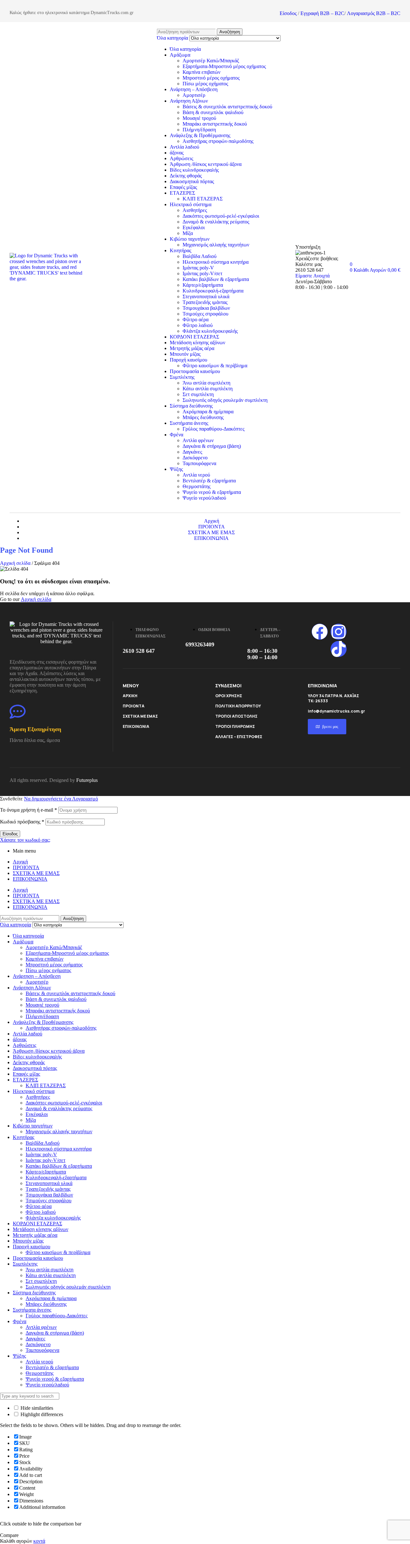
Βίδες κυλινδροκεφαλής (194, 170)
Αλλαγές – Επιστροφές (238, 736)
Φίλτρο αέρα (196, 319)
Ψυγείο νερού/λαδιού (204, 498)
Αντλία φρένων (198, 440)
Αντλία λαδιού (184, 147)
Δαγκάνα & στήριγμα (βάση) (212, 446)
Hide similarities (36, 1408)
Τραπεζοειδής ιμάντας (205, 302)
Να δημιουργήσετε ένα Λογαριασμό (61, 798)
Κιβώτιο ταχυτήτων (189, 239)
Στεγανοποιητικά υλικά (206, 296)
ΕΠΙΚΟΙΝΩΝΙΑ (136, 726)
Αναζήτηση (229, 31)
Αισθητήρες (195, 210)
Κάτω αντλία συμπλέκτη (208, 388)
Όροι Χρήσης (228, 695)
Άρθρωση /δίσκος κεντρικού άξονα (206, 164)
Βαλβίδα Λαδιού (200, 256)
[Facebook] (320, 632)
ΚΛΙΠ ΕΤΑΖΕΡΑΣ (203, 198)
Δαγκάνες (192, 452)
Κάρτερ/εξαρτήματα (203, 285)
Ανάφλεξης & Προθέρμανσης (200, 135)
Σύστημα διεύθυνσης (191, 406)
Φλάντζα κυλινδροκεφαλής (210, 331)
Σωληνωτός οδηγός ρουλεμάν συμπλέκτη (225, 400)
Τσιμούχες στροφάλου (205, 313)
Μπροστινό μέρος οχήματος (211, 78)
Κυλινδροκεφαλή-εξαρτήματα (213, 290)
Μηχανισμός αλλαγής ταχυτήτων (216, 244)
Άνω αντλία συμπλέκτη (206, 383)
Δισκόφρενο (195, 457)
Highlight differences (41, 1414)
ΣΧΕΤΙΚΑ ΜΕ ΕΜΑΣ (140, 716)
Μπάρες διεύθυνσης (203, 417)
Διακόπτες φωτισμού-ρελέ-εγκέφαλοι (221, 216)
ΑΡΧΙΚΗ (130, 695)
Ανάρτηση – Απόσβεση (193, 89)
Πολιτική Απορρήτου (238, 706)
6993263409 (199, 644)
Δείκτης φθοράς (186, 175)
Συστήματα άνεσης (189, 423)
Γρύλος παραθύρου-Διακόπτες (213, 429)
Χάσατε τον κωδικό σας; (25, 840)
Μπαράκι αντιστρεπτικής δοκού (215, 124)
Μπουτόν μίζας (185, 354)
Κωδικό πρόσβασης (22, 821)
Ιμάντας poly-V (198, 267)
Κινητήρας (180, 250)
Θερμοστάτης (196, 486)
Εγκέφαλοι (194, 227)
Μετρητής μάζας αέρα (192, 348)
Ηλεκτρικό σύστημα (190, 204)
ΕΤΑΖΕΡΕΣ (182, 193)
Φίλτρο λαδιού (198, 325)
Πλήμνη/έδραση (199, 129)
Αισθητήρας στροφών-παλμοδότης (218, 141)
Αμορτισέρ (194, 95)
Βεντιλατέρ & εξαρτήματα (209, 480)
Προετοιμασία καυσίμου (195, 371)
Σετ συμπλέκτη (198, 394)
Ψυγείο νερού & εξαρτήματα (212, 492)
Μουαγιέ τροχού (199, 118)
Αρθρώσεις (181, 158)
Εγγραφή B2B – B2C (322, 13)
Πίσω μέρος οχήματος (205, 83)
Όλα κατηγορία (185, 49)
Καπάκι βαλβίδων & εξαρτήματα (216, 279)
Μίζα (188, 233)
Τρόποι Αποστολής (236, 716)
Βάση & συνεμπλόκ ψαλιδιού (213, 112)
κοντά (39, 1541)
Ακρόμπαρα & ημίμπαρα (208, 411)
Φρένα (176, 434)
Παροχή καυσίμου (188, 360)
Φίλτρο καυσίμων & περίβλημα (215, 365)
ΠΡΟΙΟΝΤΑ (133, 706)
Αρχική (20, 861)
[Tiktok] (339, 649)
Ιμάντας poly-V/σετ (202, 273)
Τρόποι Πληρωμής (235, 726)
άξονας (177, 152)
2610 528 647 (139, 651)
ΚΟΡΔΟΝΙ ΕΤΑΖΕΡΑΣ (194, 336)
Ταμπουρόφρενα (199, 463)
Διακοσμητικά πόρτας (192, 181)
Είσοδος (288, 13)
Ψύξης (176, 469)
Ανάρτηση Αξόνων (189, 101)
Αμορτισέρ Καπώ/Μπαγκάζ (211, 60)
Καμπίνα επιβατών (201, 72)
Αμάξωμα (180, 55)
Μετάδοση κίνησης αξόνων (197, 342)
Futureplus (87, 780)
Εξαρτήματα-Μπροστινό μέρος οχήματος (224, 66)
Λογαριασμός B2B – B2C (373, 13)
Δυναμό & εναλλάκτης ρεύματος (216, 221)
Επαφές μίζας (183, 187)
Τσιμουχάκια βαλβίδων (206, 308)
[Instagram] (339, 632)
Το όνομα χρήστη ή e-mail (28, 810)
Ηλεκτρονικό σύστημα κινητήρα (216, 262)
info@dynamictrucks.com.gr (336, 711)
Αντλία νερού (196, 475)
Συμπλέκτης (182, 377)
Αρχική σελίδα (15, 563)
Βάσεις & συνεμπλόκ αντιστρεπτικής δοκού (227, 106)
